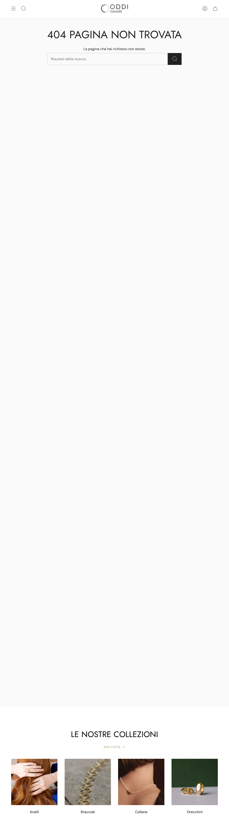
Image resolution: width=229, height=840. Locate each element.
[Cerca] (175, 59)
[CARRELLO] (215, 8)
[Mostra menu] (13, 8)
